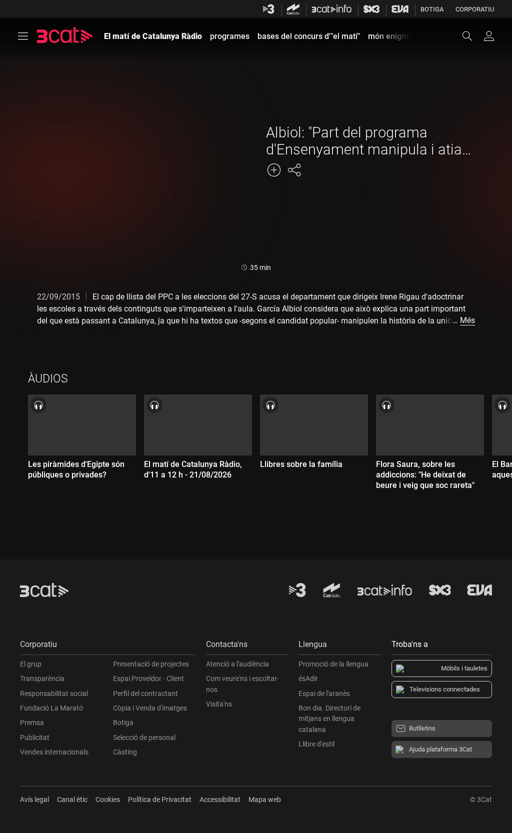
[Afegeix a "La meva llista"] (274, 170)
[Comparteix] (294, 170)
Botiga (432, 9)
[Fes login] (489, 36)
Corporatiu (475, 9)
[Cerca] (472, 36)
